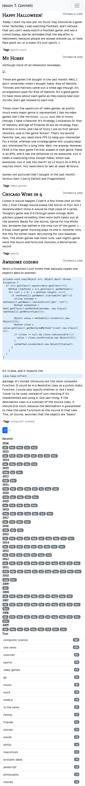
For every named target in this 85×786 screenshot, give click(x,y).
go (40, 677)
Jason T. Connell (17, 5)
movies (40, 782)
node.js (40, 700)
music (40, 685)
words (40, 737)
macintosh (40, 752)
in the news (40, 707)
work (23, 50)
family (40, 715)
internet (40, 655)
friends (40, 722)
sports (14, 50)
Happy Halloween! (22, 15)
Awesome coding (20, 262)
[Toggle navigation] (77, 5)
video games (18, 185)
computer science (22, 421)
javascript (40, 767)
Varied (44, 116)
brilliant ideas (40, 759)
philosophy (40, 774)
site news (40, 647)
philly (40, 744)
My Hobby (13, 58)
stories (40, 730)
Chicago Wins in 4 (22, 194)
